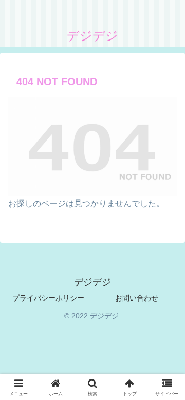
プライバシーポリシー (48, 298)
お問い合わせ (136, 298)
